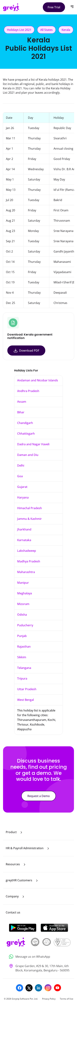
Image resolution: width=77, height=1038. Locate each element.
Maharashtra (26, 572)
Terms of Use (66, 998)
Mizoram (23, 604)
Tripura (22, 678)
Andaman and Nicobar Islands (37, 380)
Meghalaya (24, 593)
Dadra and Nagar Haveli (33, 444)
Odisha (22, 615)
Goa (20, 476)
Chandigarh (25, 423)
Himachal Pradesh (29, 508)
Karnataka (24, 540)
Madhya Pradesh (28, 561)
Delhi (20, 465)
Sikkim (21, 657)
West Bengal (25, 700)
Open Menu (72, 6)
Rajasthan (24, 647)
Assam (21, 402)
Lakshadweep (26, 551)
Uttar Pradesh (26, 689)
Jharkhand (24, 529)
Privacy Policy (49, 998)
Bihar (20, 412)
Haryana (23, 497)
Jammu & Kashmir (29, 519)
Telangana (24, 668)
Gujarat (22, 487)
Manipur (23, 583)
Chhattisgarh (26, 434)
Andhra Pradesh (28, 391)
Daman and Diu (27, 455)
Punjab (22, 636)
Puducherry (25, 625)
